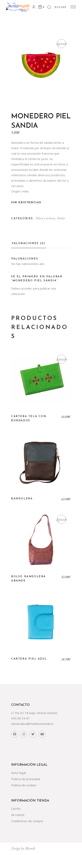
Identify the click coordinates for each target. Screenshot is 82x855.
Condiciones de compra (27, 821)
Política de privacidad (25, 779)
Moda (61, 218)
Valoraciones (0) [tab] (29, 243)
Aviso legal (18, 773)
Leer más (41, 382)
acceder (26, 288)
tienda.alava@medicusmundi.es (32, 724)
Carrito (15, 809)
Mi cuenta (17, 815)
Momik (30, 848)
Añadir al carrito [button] (41, 465)
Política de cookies (23, 785)
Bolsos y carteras (45, 218)
